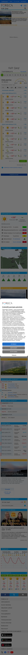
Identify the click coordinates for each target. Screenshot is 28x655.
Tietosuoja (14, 355)
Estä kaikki (13, 351)
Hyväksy (13, 344)
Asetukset (13, 348)
